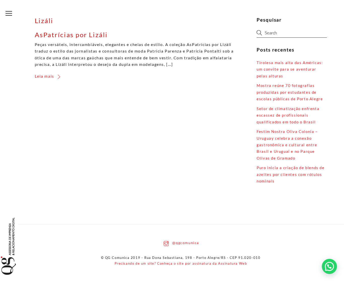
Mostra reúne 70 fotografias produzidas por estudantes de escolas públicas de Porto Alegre (290, 92)
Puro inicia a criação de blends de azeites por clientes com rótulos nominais (290, 174)
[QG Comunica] (13, 246)
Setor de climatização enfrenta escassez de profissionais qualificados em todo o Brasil (288, 115)
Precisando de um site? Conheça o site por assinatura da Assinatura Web (181, 263)
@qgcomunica (185, 243)
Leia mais (44, 76)
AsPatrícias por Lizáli (71, 34)
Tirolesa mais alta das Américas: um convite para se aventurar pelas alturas (290, 69)
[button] (329, 266)
